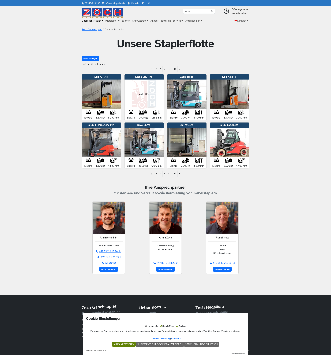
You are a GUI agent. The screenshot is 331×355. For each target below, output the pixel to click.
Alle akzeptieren (123, 344)
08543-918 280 (92, 3)
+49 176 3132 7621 (110, 256)
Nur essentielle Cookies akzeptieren (160, 344)
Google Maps (168, 326)
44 (175, 69)
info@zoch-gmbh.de (115, 3)
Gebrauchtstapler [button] (91, 20)
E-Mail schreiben (108, 269)
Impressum (176, 338)
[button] (242, 21)
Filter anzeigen (90, 58)
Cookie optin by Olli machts (238, 353)
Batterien (165, 20)
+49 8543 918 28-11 (224, 262)
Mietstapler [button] (111, 20)
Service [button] (177, 20)
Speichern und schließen (201, 344)
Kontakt (135, 3)
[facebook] (143, 3)
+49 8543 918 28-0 (167, 262)
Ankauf (154, 20)
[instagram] (149, 3)
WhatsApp (110, 262)
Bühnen (126, 20)
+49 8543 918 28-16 (110, 251)
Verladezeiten (239, 13)
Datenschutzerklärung (160, 338)
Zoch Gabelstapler (92, 29)
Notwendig (153, 326)
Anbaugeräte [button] (139, 20)
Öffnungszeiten (240, 9)
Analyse (182, 326)
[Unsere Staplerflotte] (102, 13)
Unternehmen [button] (192, 20)
